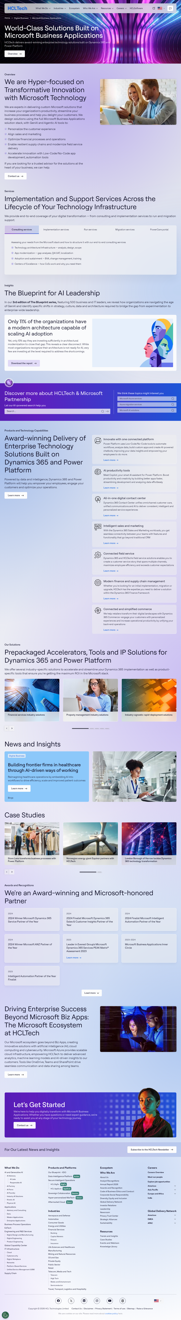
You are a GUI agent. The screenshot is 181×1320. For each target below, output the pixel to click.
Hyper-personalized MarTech (65, 1197)
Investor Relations (108, 1205)
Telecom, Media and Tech (59, 1271)
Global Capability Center (16, 1245)
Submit (107, 411)
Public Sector (54, 1264)
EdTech (8, 1228)
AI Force (10, 1189)
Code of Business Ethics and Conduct (117, 1191)
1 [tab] (80, 728)
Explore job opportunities (159, 1181)
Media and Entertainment (61, 1282)
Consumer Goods (56, 1222)
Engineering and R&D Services (18, 1231)
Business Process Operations (18, 1224)
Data (9, 1214)
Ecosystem (74, 8)
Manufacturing (55, 1250)
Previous (7, 728)
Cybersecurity (12, 1256)
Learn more (109, 460)
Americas (152, 1186)
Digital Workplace (14, 1259)
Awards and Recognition (111, 1188)
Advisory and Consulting (16, 1210)
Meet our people (155, 1177)
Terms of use (119, 1308)
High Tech (55, 1278)
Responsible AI (16, 1183)
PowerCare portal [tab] (159, 229)
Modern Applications (15, 1217)
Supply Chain (11, 1273)
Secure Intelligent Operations (61, 1180)
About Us (104, 1177)
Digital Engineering (14, 1238)
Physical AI (11, 1203)
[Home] (17, 8)
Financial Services (56, 1229)
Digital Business (21, 18)
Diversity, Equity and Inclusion (113, 1198)
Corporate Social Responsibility (114, 1195)
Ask (154, 8)
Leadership (105, 1209)
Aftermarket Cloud (60, 1202)
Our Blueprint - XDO (57, 1172)
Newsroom (105, 1212)
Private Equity (54, 1261)
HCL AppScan (60, 1189)
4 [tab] (102, 728)
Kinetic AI (11, 1200)
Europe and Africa (156, 1193)
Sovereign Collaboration (63, 1193)
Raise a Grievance (145, 1308)
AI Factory (11, 1186)
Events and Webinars (109, 1243)
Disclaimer (88, 1308)
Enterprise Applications (16, 1221)
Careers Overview (156, 1172)
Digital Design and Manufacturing (20, 1235)
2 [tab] (92, 728)
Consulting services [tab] (22, 229)
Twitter (71, 1301)
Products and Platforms (62, 1167)
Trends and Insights (109, 1236)
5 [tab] (107, 728)
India (150, 1198)
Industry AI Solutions (15, 1196)
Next (11, 728)
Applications (10, 1207)
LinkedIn (84, 1301)
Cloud (9, 1252)
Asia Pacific (153, 1189)
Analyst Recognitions (109, 1181)
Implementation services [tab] (56, 229)
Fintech (54, 1240)
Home (7, 18)
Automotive (53, 1219)
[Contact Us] (170, 8)
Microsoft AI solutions (129, 410)
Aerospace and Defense (59, 1215)
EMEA (150, 1219)
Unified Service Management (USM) (21, 1269)
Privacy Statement (103, 1308)
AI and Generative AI (14, 1172)
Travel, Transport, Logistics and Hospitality (67, 1289)
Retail (50, 1268)
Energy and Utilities (57, 1226)
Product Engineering (15, 1242)
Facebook (58, 1301)
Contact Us (77, 1308)
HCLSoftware (136, 8)
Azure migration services (131, 404)
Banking (54, 1233)
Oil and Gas (53, 1257)
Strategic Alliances (108, 1219)
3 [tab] (97, 728)
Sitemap (131, 1308)
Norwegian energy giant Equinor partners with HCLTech (90, 860)
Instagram (97, 1301)
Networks (10, 1262)
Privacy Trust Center (109, 1216)
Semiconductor (57, 1285)
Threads (123, 1301)
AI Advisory (11, 1176)
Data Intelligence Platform (63, 1176)
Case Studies (106, 1239)
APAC (150, 1223)
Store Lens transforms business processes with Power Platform (32, 860)
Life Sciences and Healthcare (61, 1247)
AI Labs (13, 1179)
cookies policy (111, 1313)
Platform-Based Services (17, 1266)
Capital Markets (57, 1236)
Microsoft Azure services (131, 398)
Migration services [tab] (124, 229)
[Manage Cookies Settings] (5, 1315)
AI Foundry (11, 1193)
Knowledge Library (108, 1246)
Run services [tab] (90, 229)
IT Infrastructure (12, 1249)
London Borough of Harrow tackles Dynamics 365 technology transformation (148, 860)
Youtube (110, 1301)
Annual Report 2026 (109, 1184)
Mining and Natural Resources (62, 1254)
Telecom (54, 1275)
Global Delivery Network (111, 1202)
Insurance (54, 1243)
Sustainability (106, 1223)
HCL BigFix (58, 1184)
